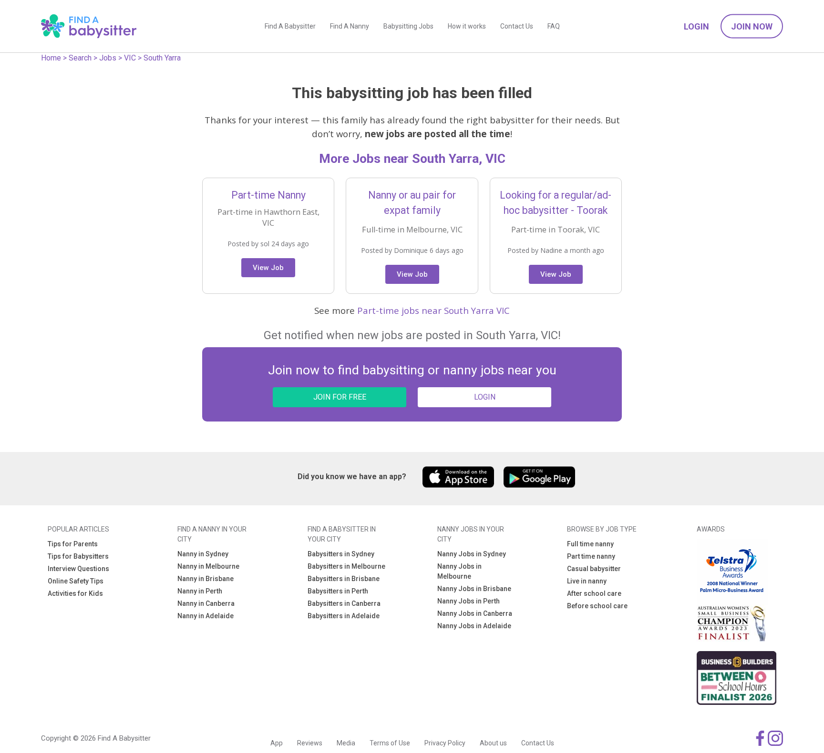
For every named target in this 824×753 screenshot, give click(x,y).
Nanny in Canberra (206, 603)
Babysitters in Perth (338, 591)
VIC (130, 57)
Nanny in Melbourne (208, 566)
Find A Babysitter (290, 26)
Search (80, 57)
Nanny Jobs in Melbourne (459, 571)
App (276, 743)
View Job (268, 267)
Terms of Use (390, 743)
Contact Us (516, 26)
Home (51, 57)
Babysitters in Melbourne (346, 566)
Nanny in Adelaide (205, 616)
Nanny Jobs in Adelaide (474, 626)
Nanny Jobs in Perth (468, 601)
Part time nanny (591, 556)
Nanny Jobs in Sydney (471, 554)
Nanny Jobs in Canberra (474, 613)
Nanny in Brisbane (205, 578)
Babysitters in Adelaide (344, 616)
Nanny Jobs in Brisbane (474, 588)
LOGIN (484, 397)
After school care (594, 593)
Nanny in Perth (199, 591)
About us (493, 743)
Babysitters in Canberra (344, 603)
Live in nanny (587, 581)
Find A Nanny (349, 26)
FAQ (553, 26)
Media (346, 743)
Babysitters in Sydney (341, 554)
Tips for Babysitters (78, 556)
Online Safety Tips (75, 581)
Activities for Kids (75, 593)
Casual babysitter (594, 568)
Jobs (107, 57)
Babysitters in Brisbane (344, 578)
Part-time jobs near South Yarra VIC (433, 310)
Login (696, 26)
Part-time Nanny (268, 195)
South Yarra (162, 57)
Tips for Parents (73, 544)
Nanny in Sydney (202, 554)
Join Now (751, 26)
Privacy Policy (444, 743)
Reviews (309, 743)
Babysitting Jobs (408, 26)
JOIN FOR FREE (339, 397)
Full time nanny (590, 544)
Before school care (597, 606)
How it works (467, 26)
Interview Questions (78, 568)
